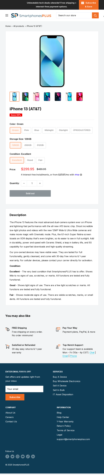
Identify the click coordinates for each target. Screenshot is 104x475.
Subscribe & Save (90, 4)
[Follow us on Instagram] (18, 456)
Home (8, 26)
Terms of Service (65, 430)
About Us (10, 412)
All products (18, 26)
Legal (59, 434)
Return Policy (64, 426)
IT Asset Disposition (63, 394)
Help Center (63, 417)
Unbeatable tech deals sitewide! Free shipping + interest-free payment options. (51, 4)
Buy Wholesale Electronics (66, 381)
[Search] (95, 15)
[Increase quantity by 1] (40, 183)
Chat (92, 352)
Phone (73, 356)
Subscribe (14, 397)
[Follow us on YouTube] (23, 456)
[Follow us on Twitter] (12, 456)
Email (65, 356)
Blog (59, 412)
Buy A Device (60, 377)
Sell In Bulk (59, 390)
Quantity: (14, 183)
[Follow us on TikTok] (28, 456)
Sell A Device (59, 385)
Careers (9, 417)
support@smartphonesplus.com (73, 439)
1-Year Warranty (65, 421)
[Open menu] (6, 15)
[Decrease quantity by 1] (24, 183)
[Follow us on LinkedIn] (33, 456)
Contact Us (11, 421)
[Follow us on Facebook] (7, 456)
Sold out (30, 193)
